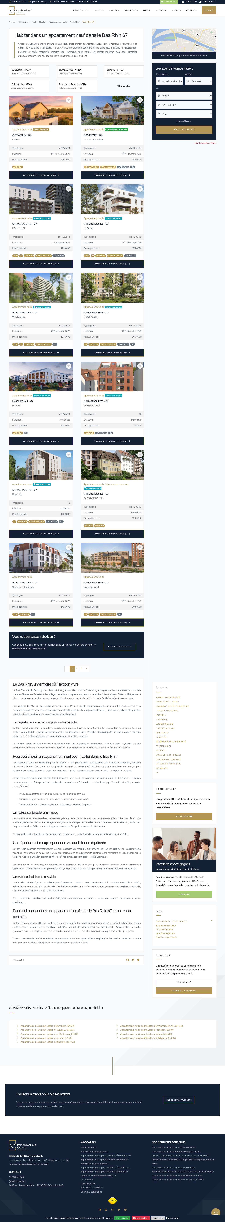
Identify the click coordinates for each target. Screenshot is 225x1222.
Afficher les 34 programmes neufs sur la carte (184, 55)
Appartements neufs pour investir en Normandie (104, 1159)
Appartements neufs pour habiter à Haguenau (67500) (47, 1030)
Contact (209, 10)
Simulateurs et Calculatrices (171, 921)
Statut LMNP (162, 733)
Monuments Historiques (168, 755)
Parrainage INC (88, 1183)
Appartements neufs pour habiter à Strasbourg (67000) (47, 1042)
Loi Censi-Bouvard (165, 728)
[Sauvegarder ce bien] (68, 100)
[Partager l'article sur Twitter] (138, 960)
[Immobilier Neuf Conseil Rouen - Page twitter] (119, 1209)
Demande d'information (184, 991)
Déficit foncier (164, 746)
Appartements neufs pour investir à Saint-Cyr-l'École (178, 1179)
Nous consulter (184, 816)
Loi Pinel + (161, 715)
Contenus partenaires (91, 1191)
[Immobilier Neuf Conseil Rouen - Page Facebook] (100, 1209)
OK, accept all (122, 1218)
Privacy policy (172, 1218)
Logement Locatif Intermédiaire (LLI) (98, 1175)
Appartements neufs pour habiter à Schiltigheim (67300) (148, 1038)
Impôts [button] (146, 10)
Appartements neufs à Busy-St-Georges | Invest (176, 1151)
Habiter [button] (113, 10)
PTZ (157, 773)
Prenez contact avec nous (179, 1100)
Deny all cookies (140, 1218)
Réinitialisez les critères (205, 143)
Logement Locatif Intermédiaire (172, 706)
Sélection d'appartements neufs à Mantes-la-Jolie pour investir (183, 1171)
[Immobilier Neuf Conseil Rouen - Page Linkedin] (106, 1209)
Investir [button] (98, 10)
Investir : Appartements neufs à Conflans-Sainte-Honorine (180, 1155)
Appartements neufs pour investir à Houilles (173, 1167)
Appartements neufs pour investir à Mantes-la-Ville (177, 1175)
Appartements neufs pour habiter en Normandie (104, 1171)
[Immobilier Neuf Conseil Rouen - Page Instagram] (112, 1209)
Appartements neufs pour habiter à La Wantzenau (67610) (49, 1034)
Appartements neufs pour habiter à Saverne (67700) (46, 1038)
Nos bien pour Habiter (167, 702)
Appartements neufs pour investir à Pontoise (174, 1147)
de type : (189, 74)
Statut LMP (161, 737)
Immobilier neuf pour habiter (94, 1163)
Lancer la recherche (184, 130)
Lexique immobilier (165, 933)
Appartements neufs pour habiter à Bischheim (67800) (47, 1026)
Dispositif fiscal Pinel (167, 711)
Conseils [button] (161, 10)
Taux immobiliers (164, 929)
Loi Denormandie (164, 724)
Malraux (160, 751)
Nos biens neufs (89, 1147)
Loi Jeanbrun (87, 1179)
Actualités (191, 10)
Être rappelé (184, 983)
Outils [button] (176, 10)
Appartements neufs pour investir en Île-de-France (106, 1155)
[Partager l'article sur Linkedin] (133, 960)
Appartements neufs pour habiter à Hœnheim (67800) (147, 1030)
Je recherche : (162, 74)
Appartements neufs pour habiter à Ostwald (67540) (146, 1034)
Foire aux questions (166, 937)
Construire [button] (130, 10)
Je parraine (184, 894)
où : (157, 88)
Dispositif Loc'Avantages (168, 759)
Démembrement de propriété (171, 742)
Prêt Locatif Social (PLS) (168, 764)
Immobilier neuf (81, 10)
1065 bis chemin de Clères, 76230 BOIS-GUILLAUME (36, 1185)
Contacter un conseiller (119, 647)
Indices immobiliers (166, 926)
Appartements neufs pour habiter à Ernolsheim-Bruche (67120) (151, 1026)
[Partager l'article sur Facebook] (127, 960)
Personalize (158, 1218)
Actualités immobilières (92, 1187)
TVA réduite (162, 768)
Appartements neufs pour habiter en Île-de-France (105, 1167)
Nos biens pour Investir (168, 697)
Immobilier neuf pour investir (95, 1151)
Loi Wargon (162, 720)
